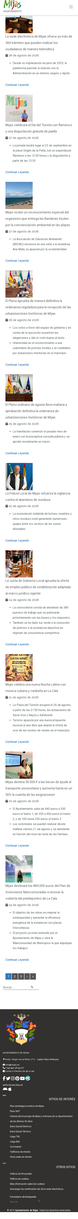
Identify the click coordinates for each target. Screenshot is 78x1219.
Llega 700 (15, 1136)
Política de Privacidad (21, 1174)
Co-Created (15, 1147)
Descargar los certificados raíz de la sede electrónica (36, 1189)
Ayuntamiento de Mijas (26, 1210)
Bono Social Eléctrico (20, 1126)
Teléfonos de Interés (20, 1152)
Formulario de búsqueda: (23, 1196)
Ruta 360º (15, 1111)
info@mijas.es (12, 1064)
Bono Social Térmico (20, 1131)
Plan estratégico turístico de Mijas (27, 1106)
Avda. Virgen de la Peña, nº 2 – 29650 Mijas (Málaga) (32, 1059)
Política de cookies (19, 1179)
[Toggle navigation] (71, 7)
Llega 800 (15, 1141)
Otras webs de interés (21, 1157)
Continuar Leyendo (17, 85)
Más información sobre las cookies (27, 1184)
